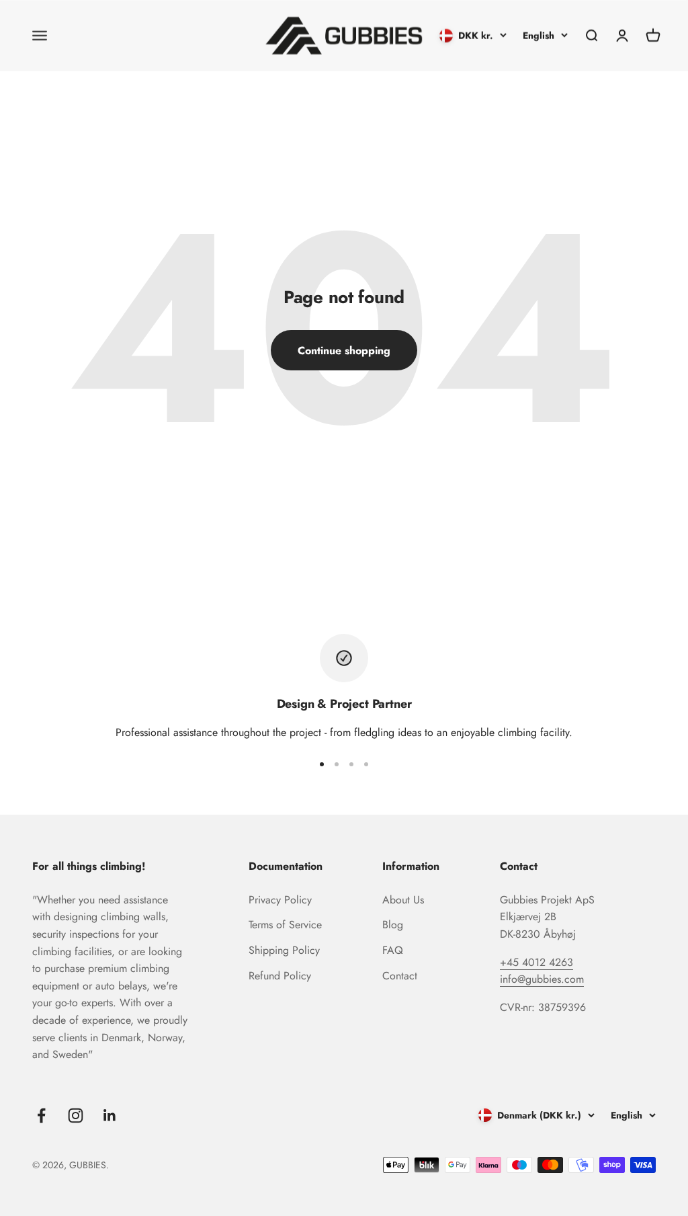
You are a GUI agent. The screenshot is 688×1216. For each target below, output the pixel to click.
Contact (399, 975)
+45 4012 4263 (536, 962)
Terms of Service (285, 924)
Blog (392, 924)
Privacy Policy (280, 899)
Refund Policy (280, 975)
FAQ (392, 950)
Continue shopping (344, 350)
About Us (403, 899)
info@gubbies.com (542, 979)
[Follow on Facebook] (41, 1115)
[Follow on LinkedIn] (110, 1115)
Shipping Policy (284, 950)
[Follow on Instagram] (76, 1115)
